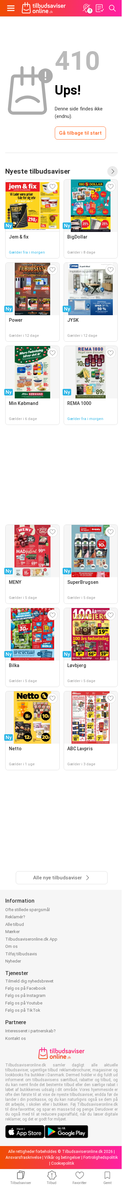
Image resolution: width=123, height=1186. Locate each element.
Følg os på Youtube (23, 1003)
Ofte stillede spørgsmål (27, 909)
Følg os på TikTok (22, 1010)
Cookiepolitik (62, 1163)
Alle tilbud (14, 924)
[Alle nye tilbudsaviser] (112, 171)
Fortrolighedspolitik (100, 1157)
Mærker (12, 931)
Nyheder (13, 961)
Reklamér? (15, 916)
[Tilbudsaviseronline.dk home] (44, 8)
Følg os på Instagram (25, 995)
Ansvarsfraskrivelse (23, 1157)
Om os (11, 946)
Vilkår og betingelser (62, 1157)
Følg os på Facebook (25, 988)
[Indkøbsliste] (99, 8)
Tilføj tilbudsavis (21, 953)
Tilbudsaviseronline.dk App (31, 939)
